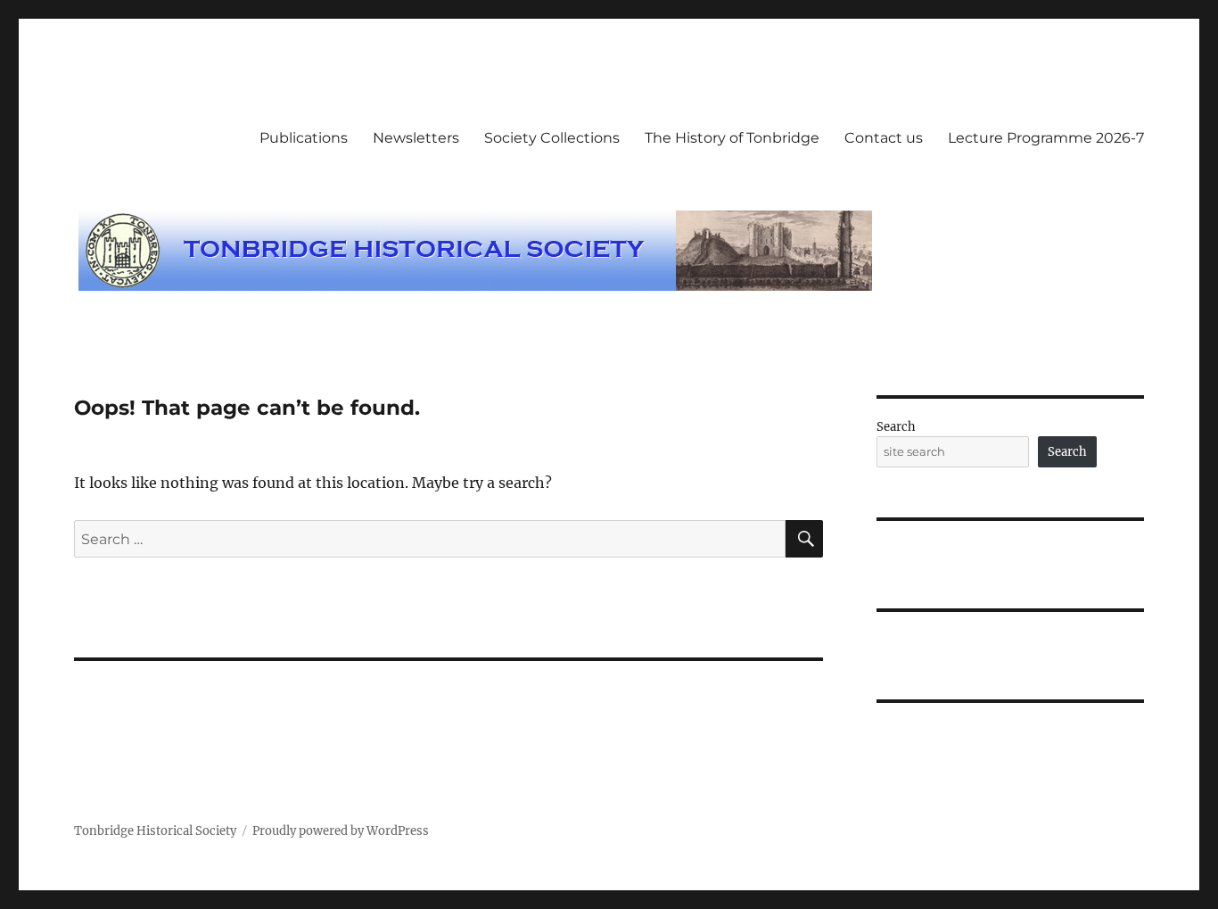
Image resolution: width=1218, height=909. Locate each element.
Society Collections (552, 137)
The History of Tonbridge (732, 137)
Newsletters (416, 137)
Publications (303, 137)
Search (896, 426)
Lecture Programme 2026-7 (1046, 137)
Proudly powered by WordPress (340, 831)
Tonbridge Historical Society (155, 831)
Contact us (883, 137)
